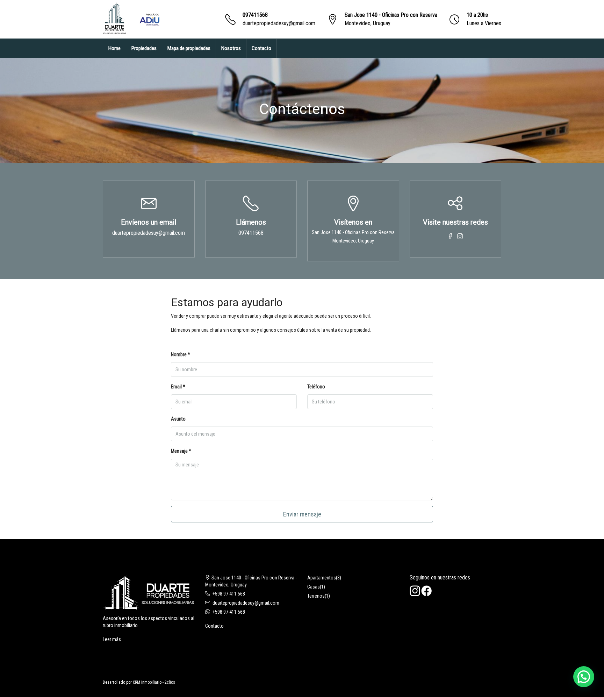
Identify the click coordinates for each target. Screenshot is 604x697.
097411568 (255, 15)
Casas (313, 587)
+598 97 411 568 (229, 594)
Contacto (261, 48)
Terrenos (316, 596)
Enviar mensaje (302, 514)
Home (114, 48)
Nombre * (180, 354)
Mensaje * (181, 451)
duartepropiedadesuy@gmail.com (279, 23)
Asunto (178, 419)
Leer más (112, 639)
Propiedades (144, 48)
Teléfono (316, 386)
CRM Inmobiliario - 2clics (154, 682)
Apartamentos (321, 577)
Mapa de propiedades (188, 48)
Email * (178, 386)
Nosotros (231, 48)
